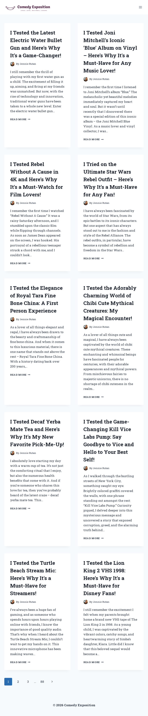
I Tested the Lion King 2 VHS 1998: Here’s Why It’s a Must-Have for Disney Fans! (104, 578)
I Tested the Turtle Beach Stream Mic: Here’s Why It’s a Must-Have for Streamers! (33, 578)
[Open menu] (140, 7)
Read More (20, 119)
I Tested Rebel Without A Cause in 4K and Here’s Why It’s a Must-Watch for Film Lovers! (36, 179)
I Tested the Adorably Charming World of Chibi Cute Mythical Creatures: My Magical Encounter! (109, 303)
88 (42, 682)
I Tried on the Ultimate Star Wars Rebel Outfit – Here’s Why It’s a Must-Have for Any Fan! (110, 179)
